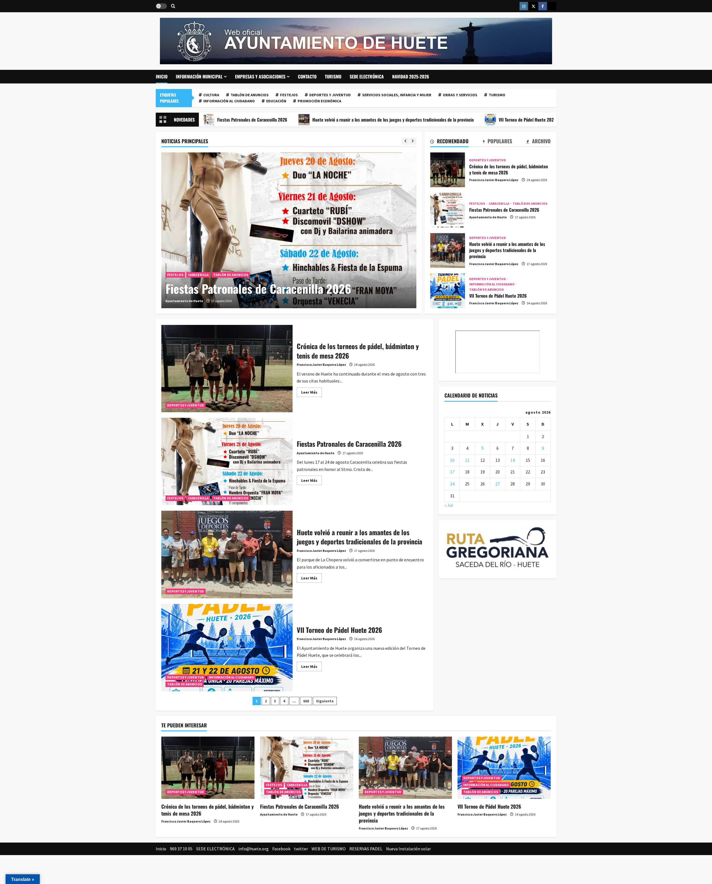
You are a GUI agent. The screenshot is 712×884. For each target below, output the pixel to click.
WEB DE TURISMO (329, 848)
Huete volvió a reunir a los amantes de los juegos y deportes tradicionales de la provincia (340, 119)
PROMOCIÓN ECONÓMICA (319, 100)
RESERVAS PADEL (365, 848)
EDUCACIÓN (276, 100)
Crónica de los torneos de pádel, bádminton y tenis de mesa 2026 (447, 169)
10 (452, 460)
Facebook (281, 848)
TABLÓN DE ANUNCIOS (250, 94)
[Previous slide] (405, 141)
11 (467, 460)
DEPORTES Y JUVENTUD (330, 94)
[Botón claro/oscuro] (161, 6)
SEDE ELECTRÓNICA (367, 76)
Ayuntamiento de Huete (184, 301)
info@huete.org (253, 848)
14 (512, 460)
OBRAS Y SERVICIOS (460, 94)
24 (452, 484)
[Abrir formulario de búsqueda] (173, 6)
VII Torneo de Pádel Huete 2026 (475, 119)
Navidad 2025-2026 (410, 76)
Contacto (307, 76)
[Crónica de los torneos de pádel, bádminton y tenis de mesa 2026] (207, 768)
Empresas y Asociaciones (260, 76)
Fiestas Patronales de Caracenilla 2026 (258, 288)
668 (306, 700)
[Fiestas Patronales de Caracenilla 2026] (288, 230)
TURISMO (333, 76)
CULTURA (211, 94)
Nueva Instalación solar (408, 848)
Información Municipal (199, 76)
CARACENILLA (198, 275)
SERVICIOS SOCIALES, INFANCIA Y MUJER (396, 94)
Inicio (161, 76)
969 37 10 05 (181, 848)
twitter (301, 848)
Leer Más (311, 393)
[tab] (449, 142)
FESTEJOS (289, 94)
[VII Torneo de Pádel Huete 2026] (504, 768)
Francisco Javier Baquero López (493, 180)
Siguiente (325, 700)
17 (452, 472)
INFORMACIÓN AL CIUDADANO (229, 100)
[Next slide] (412, 141)
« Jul (448, 505)
